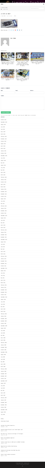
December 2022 (4, 138)
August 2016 (3, 165)
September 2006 (4, 409)
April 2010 (3, 309)
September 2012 (4, 239)
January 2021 (3, 150)
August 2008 (3, 354)
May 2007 (2, 390)
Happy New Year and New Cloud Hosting (9, 446)
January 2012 (3, 258)
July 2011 (3, 273)
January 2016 (3, 179)
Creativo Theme (19, 464)
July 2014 (3, 201)
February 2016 (4, 177)
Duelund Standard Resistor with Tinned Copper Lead (11, 429)
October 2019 (3, 153)
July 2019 (3, 158)
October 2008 (3, 349)
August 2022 (3, 143)
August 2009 (3, 328)
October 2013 (3, 213)
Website (31, 90)
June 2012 (3, 246)
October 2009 (3, 323)
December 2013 (4, 210)
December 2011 (4, 261)
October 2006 (3, 407)
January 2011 (3, 287)
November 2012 (4, 237)
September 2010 (4, 297)
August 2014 (3, 198)
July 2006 (3, 414)
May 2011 (2, 277)
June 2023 (3, 129)
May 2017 (2, 162)
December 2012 (4, 234)
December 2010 (4, 289)
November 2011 (4, 263)
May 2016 (2, 170)
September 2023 (4, 122)
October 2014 (3, 196)
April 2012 (3, 251)
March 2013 (3, 227)
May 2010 (2, 306)
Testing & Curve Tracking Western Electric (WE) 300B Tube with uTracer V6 (7, 63)
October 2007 (3, 378)
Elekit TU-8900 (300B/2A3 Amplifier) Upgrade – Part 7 (22, 79)
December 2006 (4, 402)
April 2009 (3, 337)
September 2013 (4, 215)
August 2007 (3, 383)
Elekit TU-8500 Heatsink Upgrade (7, 79)
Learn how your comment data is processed (27, 115)
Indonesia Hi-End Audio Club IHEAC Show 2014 (10, 450)
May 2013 (2, 222)
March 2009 (3, 340)
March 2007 (3, 395)
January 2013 (3, 232)
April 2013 (3, 225)
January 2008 (3, 371)
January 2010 (3, 316)
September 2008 (4, 352)
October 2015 (3, 182)
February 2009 (4, 342)
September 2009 (4, 325)
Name (2, 90)
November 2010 (4, 292)
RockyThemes (26, 464)
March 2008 (3, 366)
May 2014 (2, 203)
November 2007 (4, 376)
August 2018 (3, 160)
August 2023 (3, 124)
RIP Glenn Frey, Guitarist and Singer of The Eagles (12, 433)
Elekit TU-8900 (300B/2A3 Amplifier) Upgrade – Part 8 (37, 62)
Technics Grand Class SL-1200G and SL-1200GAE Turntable (13, 442)
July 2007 (3, 385)
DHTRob (2, 418)
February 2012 (4, 256)
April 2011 (3, 280)
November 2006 (4, 404)
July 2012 (3, 244)
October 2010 (3, 294)
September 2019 (4, 155)
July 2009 (3, 330)
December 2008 (4, 347)
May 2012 (2, 249)
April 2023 (3, 131)
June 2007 (3, 388)
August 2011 (3, 270)
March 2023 (3, 134)
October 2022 (3, 141)
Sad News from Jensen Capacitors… (8, 425)
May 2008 (2, 361)
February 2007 (4, 397)
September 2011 (4, 268)
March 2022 (3, 148)
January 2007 (3, 400)
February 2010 (4, 313)
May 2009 (2, 335)
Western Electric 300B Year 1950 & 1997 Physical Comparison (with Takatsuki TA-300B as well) (22, 63)
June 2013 (3, 220)
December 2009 (4, 318)
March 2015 (3, 186)
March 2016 (3, 174)
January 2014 (3, 208)
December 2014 (4, 191)
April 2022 (3, 146)
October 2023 (3, 119)
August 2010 (3, 299)
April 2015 (3, 184)
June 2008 (3, 359)
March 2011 (3, 282)
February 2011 (4, 285)
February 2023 (4, 136)
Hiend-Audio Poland (5, 421)
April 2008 (3, 364)
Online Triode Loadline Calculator (8, 454)
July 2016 (3, 167)
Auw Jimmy (13, 38)
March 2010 (3, 311)
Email (17, 90)
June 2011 (3, 275)
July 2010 (3, 301)
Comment (2, 95)
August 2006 (3, 412)
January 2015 (3, 189)
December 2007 (4, 373)
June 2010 (3, 304)
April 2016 (3, 172)
